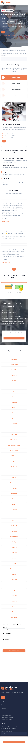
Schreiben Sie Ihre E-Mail (7, 731)
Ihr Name (5, 627)
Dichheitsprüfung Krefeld (7, 719)
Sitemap (4, 708)
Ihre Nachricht (6, 639)
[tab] (14, 77)
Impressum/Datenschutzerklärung (9, 701)
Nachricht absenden (14, 650)
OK (14, 742)
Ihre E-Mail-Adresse (7, 633)
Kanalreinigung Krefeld (7, 715)
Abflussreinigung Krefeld (7, 717)
